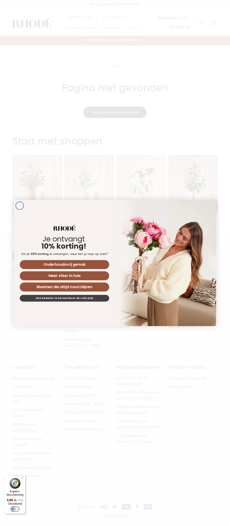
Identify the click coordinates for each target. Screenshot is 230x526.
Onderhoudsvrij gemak (64, 264)
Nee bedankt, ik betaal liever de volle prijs (64, 298)
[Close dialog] (20, 206)
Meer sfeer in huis (65, 275)
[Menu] (22, 478)
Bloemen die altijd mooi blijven (64, 286)
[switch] (15, 509)
